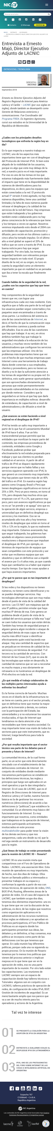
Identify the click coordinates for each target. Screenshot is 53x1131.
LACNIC (27, 104)
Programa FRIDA (10, 118)
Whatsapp (26, 25)
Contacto (12, 25)
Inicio (6, 32)
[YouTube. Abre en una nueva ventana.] (23, 1089)
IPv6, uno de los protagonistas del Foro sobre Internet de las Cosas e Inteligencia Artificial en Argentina (33, 1066)
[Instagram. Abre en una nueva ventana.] (29, 1089)
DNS (47, 888)
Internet (38, 319)
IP (10, 195)
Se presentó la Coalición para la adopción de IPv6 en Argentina (33, 1032)
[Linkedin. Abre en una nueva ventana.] (35, 1089)
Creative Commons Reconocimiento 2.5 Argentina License (29, 1114)
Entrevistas (10, 69)
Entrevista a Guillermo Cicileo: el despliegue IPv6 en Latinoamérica (33, 1049)
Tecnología (24, 69)
